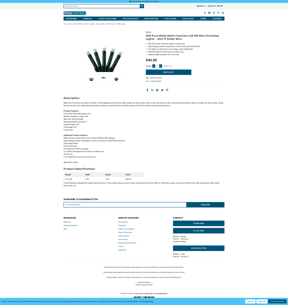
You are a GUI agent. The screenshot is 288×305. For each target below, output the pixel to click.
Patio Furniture (151, 19)
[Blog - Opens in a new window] (222, 12)
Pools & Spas (188, 19)
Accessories (71, 19)
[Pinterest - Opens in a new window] (218, 12)
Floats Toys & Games (107, 19)
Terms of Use (139, 293)
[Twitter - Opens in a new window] (209, 12)
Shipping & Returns (71, 225)
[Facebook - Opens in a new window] (204, 12)
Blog (65, 229)
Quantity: (148, 66)
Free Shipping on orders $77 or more (145, 1)
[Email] (152, 90)
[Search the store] (142, 6)
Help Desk (67, 222)
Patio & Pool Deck (130, 19)
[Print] (157, 90)
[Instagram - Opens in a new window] (213, 12)
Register (212, 6)
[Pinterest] (167, 90)
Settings (250, 301)
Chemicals (87, 19)
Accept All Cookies (277, 301)
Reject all (261, 301)
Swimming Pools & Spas (127, 243)
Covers (203, 19)
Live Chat (199, 231)
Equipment (217, 19)
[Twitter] (162, 90)
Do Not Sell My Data (160, 293)
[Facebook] (147, 90)
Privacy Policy (149, 293)
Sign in (201, 6)
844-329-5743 (199, 248)
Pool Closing (170, 19)
